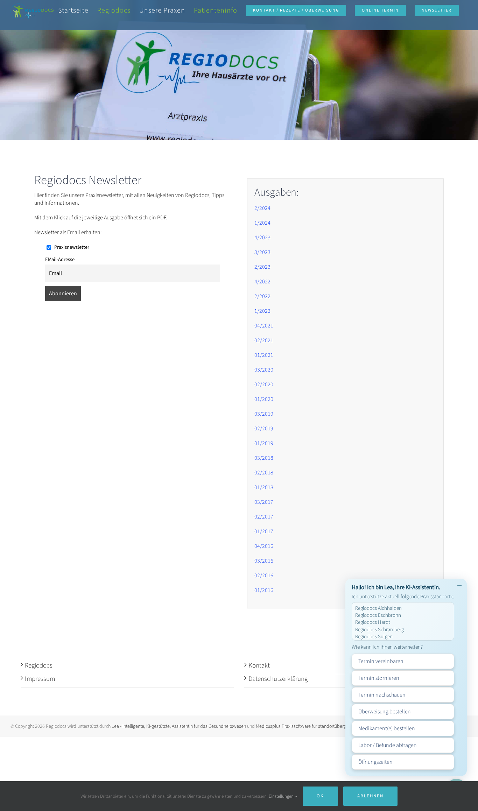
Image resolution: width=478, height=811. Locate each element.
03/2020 (263, 370)
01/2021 (263, 355)
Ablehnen (370, 796)
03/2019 (263, 414)
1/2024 (262, 223)
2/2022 (262, 296)
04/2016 (263, 546)
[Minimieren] (459, 586)
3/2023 (262, 252)
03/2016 (263, 561)
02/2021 (263, 340)
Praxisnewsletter (71, 247)
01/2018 (263, 487)
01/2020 (263, 399)
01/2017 (263, 531)
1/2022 (262, 311)
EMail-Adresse (60, 259)
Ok (320, 796)
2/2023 (262, 267)
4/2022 (262, 281)
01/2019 (263, 443)
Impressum (40, 679)
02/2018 (263, 473)
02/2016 (263, 575)
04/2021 (263, 326)
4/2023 (262, 237)
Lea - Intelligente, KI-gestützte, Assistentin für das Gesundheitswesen (179, 726)
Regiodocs (38, 665)
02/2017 (263, 517)
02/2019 (263, 428)
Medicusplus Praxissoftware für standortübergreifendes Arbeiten (319, 726)
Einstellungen (282, 796)
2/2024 (262, 208)
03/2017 (263, 502)
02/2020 (263, 384)
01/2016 (263, 590)
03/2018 (263, 458)
